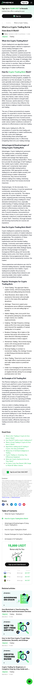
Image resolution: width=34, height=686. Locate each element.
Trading (12, 36)
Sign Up (18, 16)
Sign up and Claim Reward (17, 564)
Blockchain (19, 614)
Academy (8, 23)
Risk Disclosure (16, 497)
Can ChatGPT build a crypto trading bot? (19, 440)
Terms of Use (5, 497)
